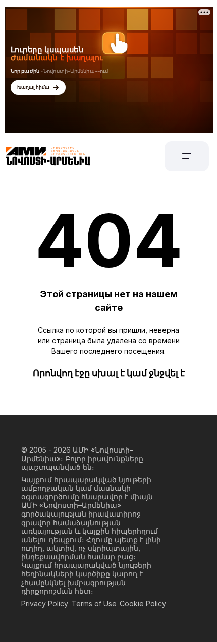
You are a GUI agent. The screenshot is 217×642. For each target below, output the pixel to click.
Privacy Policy (44, 603)
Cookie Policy (143, 603)
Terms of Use (94, 603)
